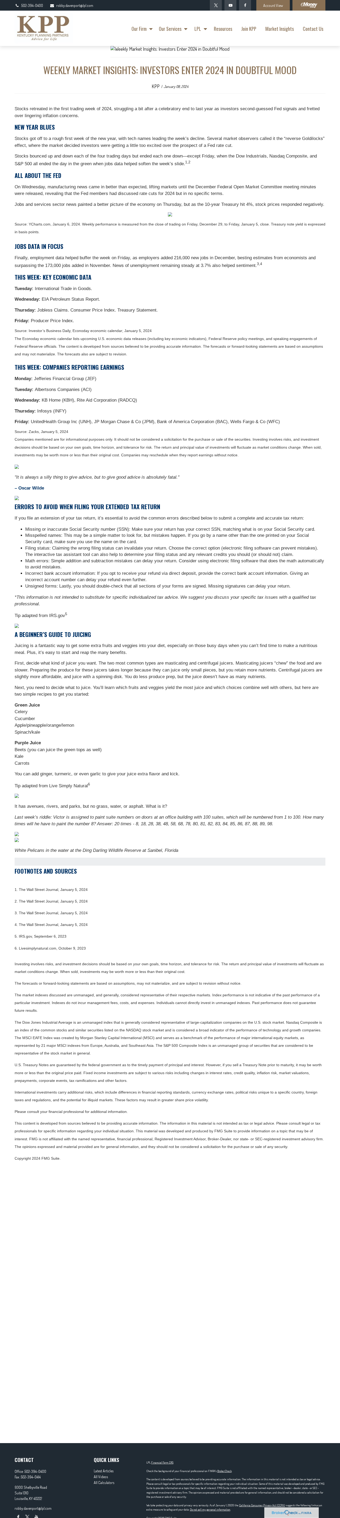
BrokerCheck (224, 1471)
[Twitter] (216, 5)
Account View (273, 5)
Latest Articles (103, 1471)
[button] (140, 28)
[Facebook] (245, 5)
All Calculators (104, 1482)
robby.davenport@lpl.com (74, 5)
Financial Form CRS (162, 1462)
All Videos (101, 1476)
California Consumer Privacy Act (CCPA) (262, 1505)
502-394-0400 (32, 5)
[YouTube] (230, 5)
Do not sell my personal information (210, 1509)
